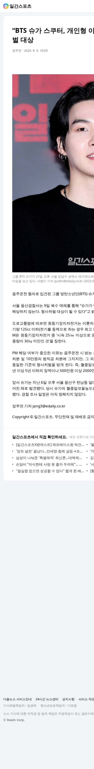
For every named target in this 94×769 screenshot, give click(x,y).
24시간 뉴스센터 (47, 699)
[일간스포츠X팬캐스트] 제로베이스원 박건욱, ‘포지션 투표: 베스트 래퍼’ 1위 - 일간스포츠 (50, 444)
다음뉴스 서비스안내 (17, 699)
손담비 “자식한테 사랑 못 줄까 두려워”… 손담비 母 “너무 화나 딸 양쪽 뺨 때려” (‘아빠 (50, 464)
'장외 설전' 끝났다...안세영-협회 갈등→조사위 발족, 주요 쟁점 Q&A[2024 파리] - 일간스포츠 (50, 451)
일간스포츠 (20, 6)
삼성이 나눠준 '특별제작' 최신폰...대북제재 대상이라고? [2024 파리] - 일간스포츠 (50, 457)
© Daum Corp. (14, 720)
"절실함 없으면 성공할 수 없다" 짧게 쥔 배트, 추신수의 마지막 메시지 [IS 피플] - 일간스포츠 (50, 470)
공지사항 (68, 699)
